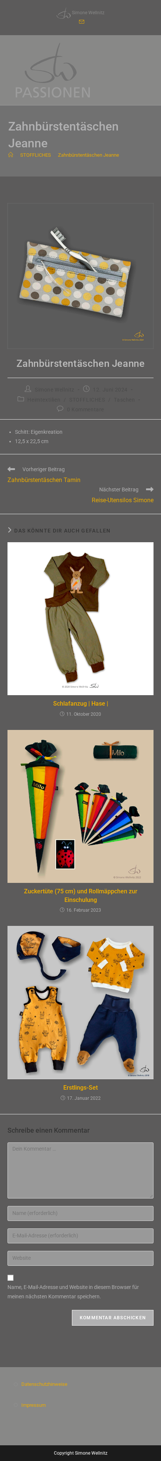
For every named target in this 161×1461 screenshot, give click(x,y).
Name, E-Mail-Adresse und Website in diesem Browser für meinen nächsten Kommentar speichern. (73, 1291)
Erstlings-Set (80, 1087)
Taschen (124, 400)
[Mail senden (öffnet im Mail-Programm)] (80, 22)
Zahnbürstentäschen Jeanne (88, 155)
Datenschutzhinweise (44, 1384)
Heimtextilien (43, 400)
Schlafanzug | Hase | (80, 703)
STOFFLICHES (87, 400)
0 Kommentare (85, 409)
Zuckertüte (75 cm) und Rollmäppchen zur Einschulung (80, 895)
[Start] (10, 155)
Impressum (33, 1405)
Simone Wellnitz (55, 390)
